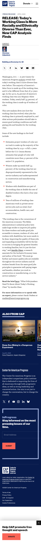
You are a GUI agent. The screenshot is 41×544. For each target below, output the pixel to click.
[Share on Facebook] (10, 68)
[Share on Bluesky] (21, 68)
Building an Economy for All (13, 62)
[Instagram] (18, 402)
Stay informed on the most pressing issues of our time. (19, 422)
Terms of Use (6, 492)
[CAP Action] (9, 470)
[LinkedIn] (23, 402)
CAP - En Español (7, 498)
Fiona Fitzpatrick (7, 355)
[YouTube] (13, 402)
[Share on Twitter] (4, 68)
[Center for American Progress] (5, 4)
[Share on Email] (27, 68)
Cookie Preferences (8, 503)
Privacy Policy (6, 495)
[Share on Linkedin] (16, 68)
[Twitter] (4, 402)
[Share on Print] (33, 68)
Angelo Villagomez (19, 355)
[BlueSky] (28, 402)
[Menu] (37, 4)
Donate (27, 3)
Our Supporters (7, 500)
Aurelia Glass (17, 250)
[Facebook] (9, 402)
